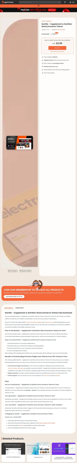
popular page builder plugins (47, 423)
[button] (38, 5)
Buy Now (57, 48)
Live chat (46, 375)
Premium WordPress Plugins (34, 322)
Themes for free (49, 322)
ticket (58, 375)
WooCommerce (8, 19)
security (21, 425)
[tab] (9, 308)
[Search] (59, 2)
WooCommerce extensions (16, 368)
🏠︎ (3, 19)
